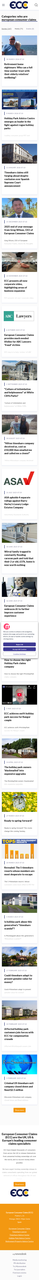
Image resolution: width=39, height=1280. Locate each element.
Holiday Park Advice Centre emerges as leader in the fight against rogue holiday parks (19, 123)
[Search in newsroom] (36, 5)
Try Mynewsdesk (19, 1266)
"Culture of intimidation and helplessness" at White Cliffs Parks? (19, 392)
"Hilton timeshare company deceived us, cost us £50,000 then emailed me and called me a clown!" (19, 448)
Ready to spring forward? (18, 820)
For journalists (19, 1269)
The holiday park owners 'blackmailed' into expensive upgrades (17, 770)
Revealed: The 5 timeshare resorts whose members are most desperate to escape (19, 871)
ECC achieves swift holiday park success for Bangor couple (19, 717)
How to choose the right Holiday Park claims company (17, 663)
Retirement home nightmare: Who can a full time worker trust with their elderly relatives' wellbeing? (18, 71)
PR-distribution (20, 1263)
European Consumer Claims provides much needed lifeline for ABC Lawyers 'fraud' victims (19, 339)
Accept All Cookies (19, 649)
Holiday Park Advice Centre (19, 1238)
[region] (19, 640)
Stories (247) (7, 29)
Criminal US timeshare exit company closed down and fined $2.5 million (19, 1086)
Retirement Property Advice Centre (20, 1241)
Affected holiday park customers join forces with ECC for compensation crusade (19, 1033)
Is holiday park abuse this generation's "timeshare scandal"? (18, 925)
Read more (19, 1184)
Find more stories (19, 1273)
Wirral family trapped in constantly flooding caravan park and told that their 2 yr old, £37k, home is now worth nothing (19, 558)
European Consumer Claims (19, 1228)
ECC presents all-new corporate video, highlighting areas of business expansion (15, 285)
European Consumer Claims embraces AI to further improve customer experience (19, 610)
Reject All (19, 644)
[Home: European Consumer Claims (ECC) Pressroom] (19, 5)
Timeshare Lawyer (19, 1232)
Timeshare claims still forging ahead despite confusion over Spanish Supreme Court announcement (16, 179)
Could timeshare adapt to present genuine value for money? (18, 979)
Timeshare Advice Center (20, 1235)
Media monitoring (19, 1260)
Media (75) (19, 29)
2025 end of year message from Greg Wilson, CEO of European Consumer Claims (19, 230)
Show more (19, 1110)
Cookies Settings (19, 654)
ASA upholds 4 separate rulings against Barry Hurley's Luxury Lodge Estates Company (17, 502)
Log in (19, 1276)
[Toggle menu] (3, 5)
